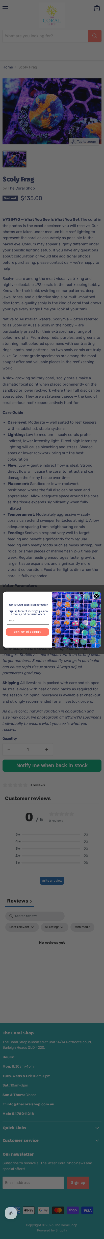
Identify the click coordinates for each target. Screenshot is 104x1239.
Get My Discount (27, 631)
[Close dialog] (96, 596)
